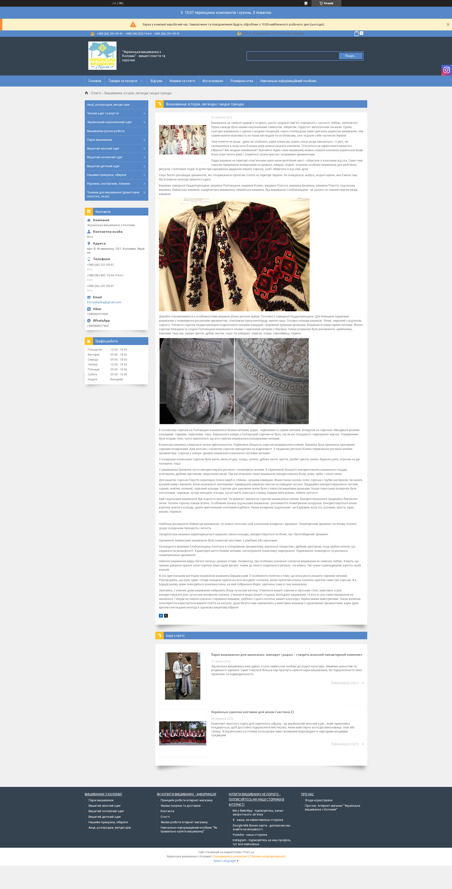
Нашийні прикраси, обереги (106, 175)
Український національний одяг (109, 122)
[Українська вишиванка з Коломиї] (102, 56)
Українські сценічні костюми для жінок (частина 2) (252, 712)
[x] (166, 616)
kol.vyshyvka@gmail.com (104, 302)
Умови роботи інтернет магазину (184, 822)
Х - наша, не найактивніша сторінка (258, 820)
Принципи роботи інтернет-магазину (187, 800)
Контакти (167, 811)
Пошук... (351, 56)
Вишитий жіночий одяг (103, 148)
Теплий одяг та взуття (103, 113)
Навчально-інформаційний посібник (288, 81)
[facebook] (161, 616)
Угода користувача (318, 800)
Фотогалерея (212, 81)
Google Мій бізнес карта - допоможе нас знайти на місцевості (261, 827)
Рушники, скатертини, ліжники (108, 183)
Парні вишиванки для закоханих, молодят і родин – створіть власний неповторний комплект (286, 654)
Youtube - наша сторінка (250, 834)
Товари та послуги (123, 81)
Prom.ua (248, 852)
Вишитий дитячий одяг (103, 166)
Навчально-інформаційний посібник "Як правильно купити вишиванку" (189, 829)
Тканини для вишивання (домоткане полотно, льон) (113, 194)
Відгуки (156, 81)
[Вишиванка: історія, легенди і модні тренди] (182, 140)
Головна (95, 81)
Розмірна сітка (241, 81)
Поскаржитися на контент (230, 856)
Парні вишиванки (99, 139)
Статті (96, 93)
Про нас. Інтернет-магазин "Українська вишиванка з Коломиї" (332, 807)
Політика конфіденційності (268, 856)
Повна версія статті (345, 683)
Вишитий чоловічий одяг (105, 157)
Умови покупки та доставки (181, 805)
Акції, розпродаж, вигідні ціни (108, 104)
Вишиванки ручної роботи (106, 131)
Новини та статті (182, 81)
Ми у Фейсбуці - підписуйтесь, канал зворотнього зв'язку (258, 812)
